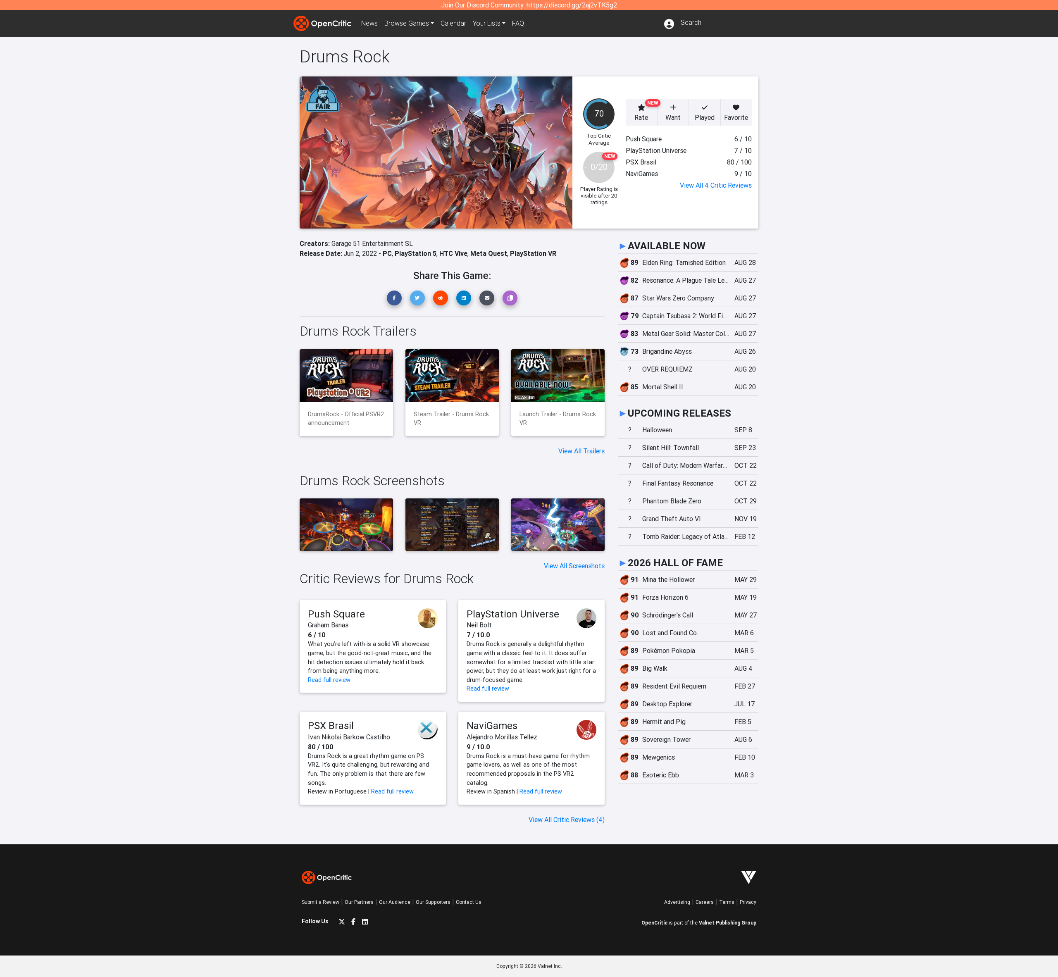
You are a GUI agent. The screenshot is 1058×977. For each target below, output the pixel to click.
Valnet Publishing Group (727, 923)
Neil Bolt (479, 625)
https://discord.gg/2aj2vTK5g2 (572, 5)
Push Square (336, 614)
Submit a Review (320, 902)
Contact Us (468, 902)
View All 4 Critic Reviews (716, 185)
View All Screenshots (574, 566)
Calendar (453, 23)
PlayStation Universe (513, 614)
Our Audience (394, 902)
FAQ (518, 23)
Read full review (329, 680)
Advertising (677, 902)
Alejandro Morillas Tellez (502, 737)
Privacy (748, 902)
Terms (726, 902)
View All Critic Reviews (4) (567, 819)
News (369, 23)
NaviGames (492, 726)
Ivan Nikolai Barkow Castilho (349, 737)
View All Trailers (581, 451)
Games (406, 23)
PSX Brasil (331, 726)
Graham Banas (328, 625)
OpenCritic (654, 923)
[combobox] (721, 21)
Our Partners (359, 902)
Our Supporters (433, 902)
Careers (705, 902)
